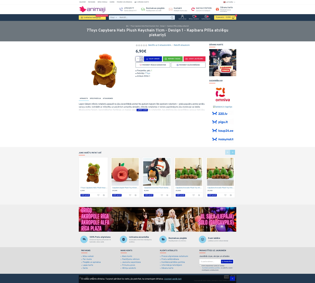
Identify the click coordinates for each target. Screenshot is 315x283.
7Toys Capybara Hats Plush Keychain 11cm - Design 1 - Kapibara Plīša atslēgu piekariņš (93, 188)
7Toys (147, 73)
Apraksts (84, 98)
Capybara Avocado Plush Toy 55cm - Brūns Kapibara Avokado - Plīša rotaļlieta (220, 188)
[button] (227, 152)
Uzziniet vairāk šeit (172, 279)
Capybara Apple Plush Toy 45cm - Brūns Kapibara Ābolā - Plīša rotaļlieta (125, 188)
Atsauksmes (108, 98)
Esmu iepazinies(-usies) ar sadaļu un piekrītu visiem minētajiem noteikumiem (217, 268)
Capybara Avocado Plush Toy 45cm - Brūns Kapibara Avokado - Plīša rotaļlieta (189, 188)
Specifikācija (95, 98)
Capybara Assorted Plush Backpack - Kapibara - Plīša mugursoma (157, 188)
